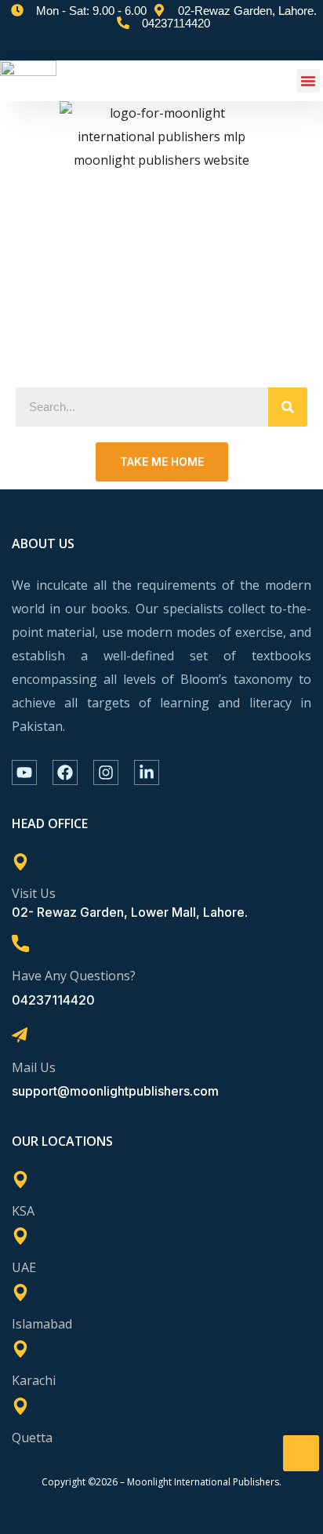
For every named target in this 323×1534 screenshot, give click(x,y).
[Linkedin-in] (146, 772)
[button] (308, 81)
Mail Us (34, 1067)
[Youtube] (24, 772)
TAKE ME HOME (162, 461)
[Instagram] (105, 772)
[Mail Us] (19, 1035)
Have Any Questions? (74, 975)
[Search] (287, 407)
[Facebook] (65, 772)
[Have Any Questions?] (20, 943)
